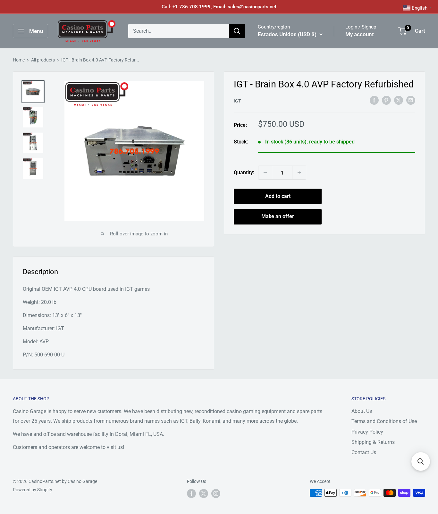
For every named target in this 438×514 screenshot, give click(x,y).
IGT (237, 100)
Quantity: (244, 172)
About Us (361, 411)
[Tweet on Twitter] (398, 100)
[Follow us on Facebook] (191, 493)
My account (359, 34)
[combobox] (178, 31)
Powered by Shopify (32, 489)
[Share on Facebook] (374, 100)
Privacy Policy (367, 432)
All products (43, 59)
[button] (420, 461)
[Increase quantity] (299, 172)
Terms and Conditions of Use (384, 421)
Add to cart (278, 196)
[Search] (237, 31)
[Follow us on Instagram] (215, 493)
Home (19, 59)
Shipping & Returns (373, 442)
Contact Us (363, 452)
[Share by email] (410, 100)
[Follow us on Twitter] (203, 493)
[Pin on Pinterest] (386, 100)
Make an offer (277, 216)
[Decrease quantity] (265, 172)
